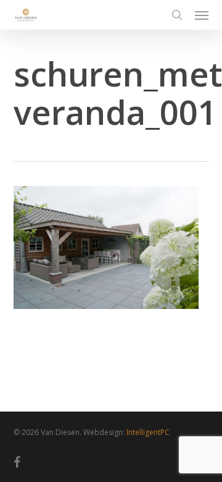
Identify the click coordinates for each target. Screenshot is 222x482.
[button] (201, 15)
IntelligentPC (148, 432)
